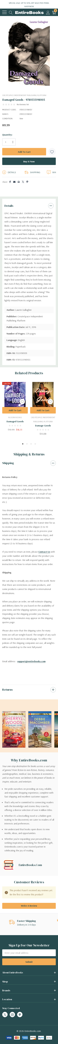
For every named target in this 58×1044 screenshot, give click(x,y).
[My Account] (48, 12)
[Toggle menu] (4, 12)
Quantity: (7, 134)
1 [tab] (22, 443)
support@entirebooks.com (31, 661)
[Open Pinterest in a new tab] (19, 1014)
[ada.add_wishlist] (22, 401)
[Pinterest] (27, 182)
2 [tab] (27, 443)
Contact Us (44, 551)
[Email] (14, 182)
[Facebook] (10, 182)
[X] (23, 182)
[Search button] (11, 12)
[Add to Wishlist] (52, 151)
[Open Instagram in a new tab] (12, 1014)
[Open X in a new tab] (4, 1014)
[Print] (19, 182)
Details (8, 206)
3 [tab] (31, 443)
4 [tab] (35, 443)
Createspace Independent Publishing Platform (24, 95)
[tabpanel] (15, 406)
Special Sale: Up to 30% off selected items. (29, 5)
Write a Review (29, 905)
